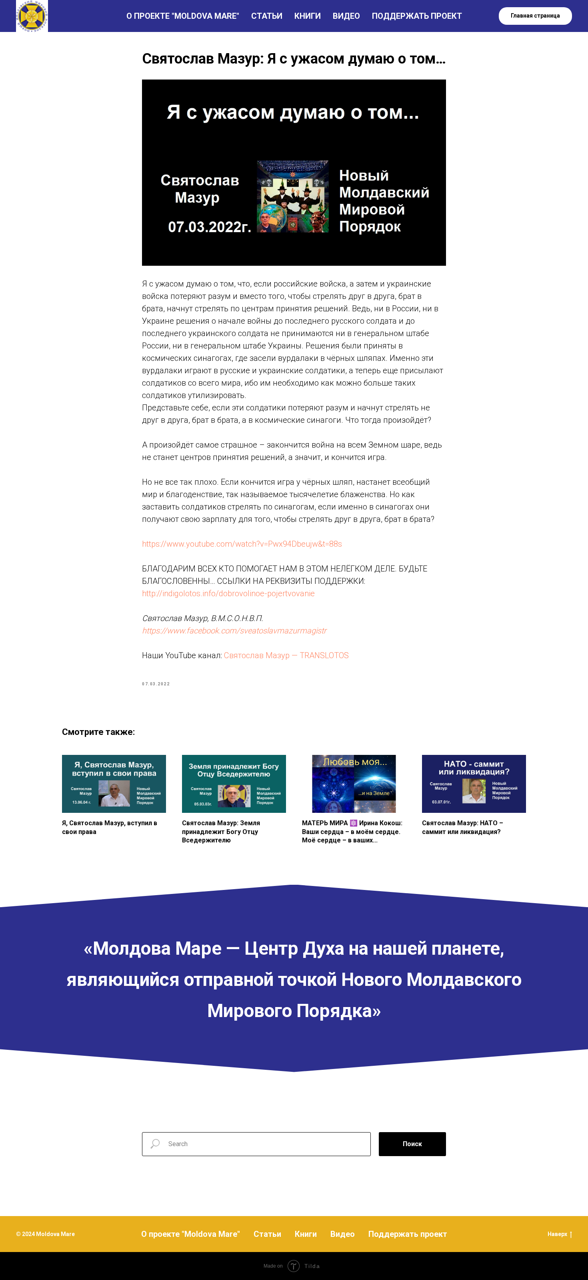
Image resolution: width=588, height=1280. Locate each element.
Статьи (267, 1234)
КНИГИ (307, 16)
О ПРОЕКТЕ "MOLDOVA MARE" (182, 16)
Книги (306, 1234)
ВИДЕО (346, 16)
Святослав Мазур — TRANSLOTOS (286, 655)
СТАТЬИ (266, 16)
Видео (342, 1234)
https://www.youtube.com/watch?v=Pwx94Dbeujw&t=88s (242, 544)
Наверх (557, 1234)
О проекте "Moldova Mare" (190, 1234)
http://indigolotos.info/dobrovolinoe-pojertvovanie (228, 593)
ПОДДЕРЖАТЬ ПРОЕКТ (417, 16)
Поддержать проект (407, 1234)
